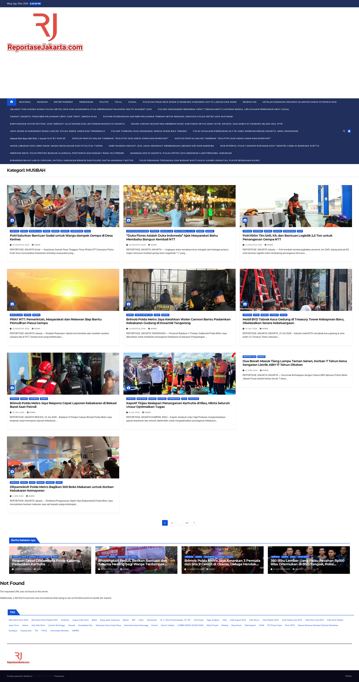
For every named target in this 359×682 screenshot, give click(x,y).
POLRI (300, 231)
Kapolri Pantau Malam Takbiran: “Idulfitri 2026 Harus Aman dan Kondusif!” (120, 138)
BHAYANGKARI (123, 557)
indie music (254, 620)
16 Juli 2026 (251, 329)
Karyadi (71, 625)
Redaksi (348, 676)
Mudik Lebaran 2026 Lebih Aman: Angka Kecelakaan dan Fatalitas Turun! (56, 146)
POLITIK (104, 102)
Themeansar (59, 676)
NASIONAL (25, 102)
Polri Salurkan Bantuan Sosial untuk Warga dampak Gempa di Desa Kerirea (61, 237)
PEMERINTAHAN (76, 231)
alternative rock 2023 (18, 620)
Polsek (283, 315)
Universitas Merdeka (59, 630)
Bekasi (126, 620)
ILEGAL (293, 557)
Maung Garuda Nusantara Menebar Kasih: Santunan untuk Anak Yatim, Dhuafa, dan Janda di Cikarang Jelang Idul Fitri (207, 124)
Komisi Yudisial (167, 625)
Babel (94, 620)
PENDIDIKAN (86, 102)
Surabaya (13, 630)
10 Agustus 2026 (137, 329)
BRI (133, 620)
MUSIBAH (55, 231)
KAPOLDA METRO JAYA (144, 315)
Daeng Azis (152, 620)
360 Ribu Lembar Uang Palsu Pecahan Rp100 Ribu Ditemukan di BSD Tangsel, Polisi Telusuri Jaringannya (307, 564)
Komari (154, 625)
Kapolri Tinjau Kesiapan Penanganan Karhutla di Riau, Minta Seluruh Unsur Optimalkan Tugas (178, 405)
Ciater (141, 620)
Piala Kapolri (250, 625)
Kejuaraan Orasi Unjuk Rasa (108, 625)
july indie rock (38, 625)
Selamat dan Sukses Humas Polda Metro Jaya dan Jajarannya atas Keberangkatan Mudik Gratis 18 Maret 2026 (81, 109)
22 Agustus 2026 (23, 569)
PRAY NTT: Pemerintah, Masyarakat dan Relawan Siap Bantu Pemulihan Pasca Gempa (56, 321)
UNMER (75, 630)
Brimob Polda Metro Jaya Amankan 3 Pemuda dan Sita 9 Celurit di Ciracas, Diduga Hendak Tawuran (222, 564)
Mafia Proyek (212, 625)
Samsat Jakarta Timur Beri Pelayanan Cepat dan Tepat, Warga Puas (53, 116)
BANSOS (24, 231)
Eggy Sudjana (213, 620)
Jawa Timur (14, 625)
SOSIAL (132, 102)
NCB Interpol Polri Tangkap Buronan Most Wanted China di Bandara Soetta (269, 146)
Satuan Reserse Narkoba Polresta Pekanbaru (318, 625)
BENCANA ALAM (35, 231)
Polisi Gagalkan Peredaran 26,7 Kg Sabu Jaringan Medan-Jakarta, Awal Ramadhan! (245, 131)
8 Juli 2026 (134, 412)
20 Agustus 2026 (21, 245)
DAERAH (47, 231)
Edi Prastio (199, 620)
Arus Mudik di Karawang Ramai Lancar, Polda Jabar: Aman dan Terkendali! (57, 131)
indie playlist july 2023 (292, 620)
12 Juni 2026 (251, 370)
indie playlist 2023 (271, 620)
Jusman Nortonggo (56, 625)
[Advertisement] (179, 77)
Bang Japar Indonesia (110, 620)
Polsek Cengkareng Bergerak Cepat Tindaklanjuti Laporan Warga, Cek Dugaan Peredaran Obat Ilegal (223, 109)
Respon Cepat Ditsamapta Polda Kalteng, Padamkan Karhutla (46, 562)
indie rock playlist (335, 620)
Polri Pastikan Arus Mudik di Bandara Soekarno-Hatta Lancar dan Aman (190, 102)
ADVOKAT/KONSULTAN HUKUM (137, 231)
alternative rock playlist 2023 (44, 620)
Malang (225, 625)
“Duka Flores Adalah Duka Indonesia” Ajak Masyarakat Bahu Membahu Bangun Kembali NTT (172, 237)
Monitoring (142, 398)
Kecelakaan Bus (85, 625)
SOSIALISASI (193, 398)
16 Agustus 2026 (137, 245)
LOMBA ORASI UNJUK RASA (190, 625)
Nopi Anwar (236, 625)
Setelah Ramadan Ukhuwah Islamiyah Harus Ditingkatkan (299, 102)
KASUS (157, 315)
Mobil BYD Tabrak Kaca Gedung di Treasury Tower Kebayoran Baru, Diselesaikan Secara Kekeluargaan (293, 321)
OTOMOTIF (274, 315)
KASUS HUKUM (209, 557)
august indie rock (81, 620)
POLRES (230, 557)
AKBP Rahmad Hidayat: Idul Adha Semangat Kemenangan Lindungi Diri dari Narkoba (161, 146)
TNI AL (118, 102)
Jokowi (25, 625)
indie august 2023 (238, 620)
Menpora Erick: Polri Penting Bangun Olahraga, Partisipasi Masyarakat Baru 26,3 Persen (67, 153)
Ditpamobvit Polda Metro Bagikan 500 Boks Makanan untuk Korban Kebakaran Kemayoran (62, 488)
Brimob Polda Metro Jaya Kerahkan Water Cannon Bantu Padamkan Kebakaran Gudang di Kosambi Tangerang (178, 321)
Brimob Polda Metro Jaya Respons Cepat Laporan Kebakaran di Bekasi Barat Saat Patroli (63, 405)
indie (224, 620)
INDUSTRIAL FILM (249, 356)
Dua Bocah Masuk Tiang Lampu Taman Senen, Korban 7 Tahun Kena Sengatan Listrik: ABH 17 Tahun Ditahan (295, 363)
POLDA (87, 231)
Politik (261, 625)
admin (37, 245)
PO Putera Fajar (274, 625)
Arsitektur (65, 620)
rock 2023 (290, 625)
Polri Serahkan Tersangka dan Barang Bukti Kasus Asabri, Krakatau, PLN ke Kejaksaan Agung (199, 160)
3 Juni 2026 (18, 496)
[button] (344, 131)
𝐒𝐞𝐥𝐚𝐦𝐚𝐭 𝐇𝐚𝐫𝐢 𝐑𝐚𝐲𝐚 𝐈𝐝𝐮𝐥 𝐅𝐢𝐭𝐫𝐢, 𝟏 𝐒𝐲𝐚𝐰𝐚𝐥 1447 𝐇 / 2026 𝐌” (38, 138)
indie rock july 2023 (314, 620)
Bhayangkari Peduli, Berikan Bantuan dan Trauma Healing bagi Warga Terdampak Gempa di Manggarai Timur (132, 564)
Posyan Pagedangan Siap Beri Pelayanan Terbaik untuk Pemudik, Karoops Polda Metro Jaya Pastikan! (168, 116)
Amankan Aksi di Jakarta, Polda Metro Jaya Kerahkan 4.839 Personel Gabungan (181, 153)
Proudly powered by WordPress (20, 676)
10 (186, 522)
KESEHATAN (249, 102)
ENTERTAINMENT (63, 102)
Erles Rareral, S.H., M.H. (184, 231)
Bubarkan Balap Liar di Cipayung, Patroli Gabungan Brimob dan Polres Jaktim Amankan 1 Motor (71, 160)
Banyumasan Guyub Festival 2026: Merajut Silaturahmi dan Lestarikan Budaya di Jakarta (67, 124)
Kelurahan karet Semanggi (136, 625)
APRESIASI (14, 231)
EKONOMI (42, 102)
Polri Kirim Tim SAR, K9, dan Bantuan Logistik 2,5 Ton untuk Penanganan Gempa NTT (287, 237)
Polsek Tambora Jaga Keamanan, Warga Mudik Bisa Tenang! (149, 131)
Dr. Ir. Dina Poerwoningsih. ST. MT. (175, 620)
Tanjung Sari (26, 630)
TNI (36, 630)
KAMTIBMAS (258, 231)
